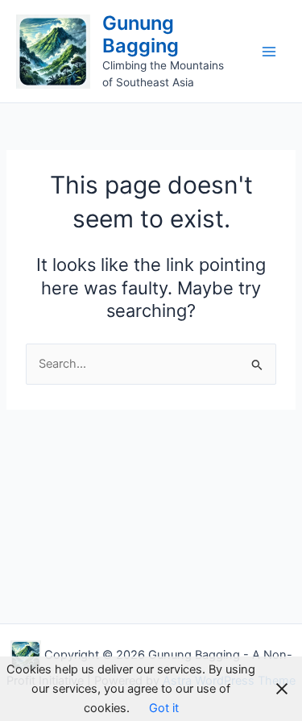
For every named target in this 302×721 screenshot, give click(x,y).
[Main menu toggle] (269, 52)
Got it (164, 708)
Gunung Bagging (140, 34)
